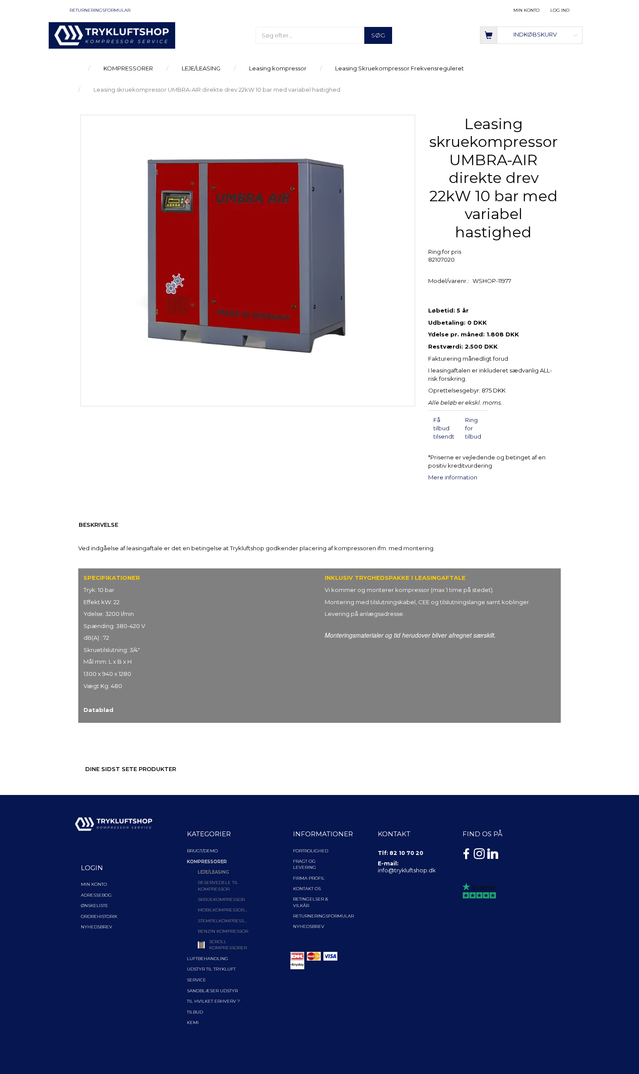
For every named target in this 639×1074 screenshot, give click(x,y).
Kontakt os (307, 888)
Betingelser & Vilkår (310, 902)
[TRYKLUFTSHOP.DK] (112, 34)
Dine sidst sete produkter (130, 768)
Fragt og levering (304, 864)
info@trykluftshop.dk (407, 870)
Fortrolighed (310, 851)
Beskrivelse (98, 524)
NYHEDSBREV (308, 926)
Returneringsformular (100, 10)
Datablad (98, 709)
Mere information (452, 477)
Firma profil (309, 878)
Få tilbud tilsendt (443, 427)
